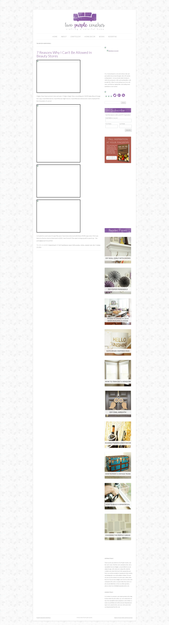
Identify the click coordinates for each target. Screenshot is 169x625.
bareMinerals (65, 245)
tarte (91, 245)
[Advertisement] (118, 193)
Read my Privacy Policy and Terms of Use (123, 617)
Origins (82, 245)
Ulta (94, 245)
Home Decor (89, 37)
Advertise (112, 37)
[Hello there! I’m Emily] (118, 61)
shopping (87, 245)
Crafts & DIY (75, 37)
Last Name (122, 123)
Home (54, 37)
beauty (70, 245)
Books (101, 37)
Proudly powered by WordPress (44, 617)
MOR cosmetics (76, 245)
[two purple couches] (84, 21)
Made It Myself (52, 245)
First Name (108, 123)
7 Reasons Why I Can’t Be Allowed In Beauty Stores (64, 54)
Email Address (111, 118)
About (64, 37)
